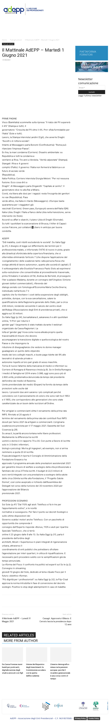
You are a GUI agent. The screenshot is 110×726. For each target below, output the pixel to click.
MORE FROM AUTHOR (21, 641)
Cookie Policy (94, 718)
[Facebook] (22, 601)
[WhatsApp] (42, 601)
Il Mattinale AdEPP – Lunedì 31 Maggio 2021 (16, 620)
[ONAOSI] (83, 707)
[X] (29, 601)
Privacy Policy (80, 718)
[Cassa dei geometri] (24, 707)
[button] (105, 33)
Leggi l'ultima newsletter (90, 95)
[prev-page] (3, 684)
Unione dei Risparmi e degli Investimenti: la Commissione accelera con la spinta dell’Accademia (36, 670)
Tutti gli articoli (16, 40)
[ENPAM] (59, 707)
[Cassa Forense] (11, 707)
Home (4, 40)
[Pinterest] (35, 601)
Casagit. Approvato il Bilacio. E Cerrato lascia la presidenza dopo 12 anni (55, 621)
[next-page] (4, 684)
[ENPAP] (96, 707)
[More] (49, 601)
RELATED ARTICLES (19, 635)
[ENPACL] (46, 707)
